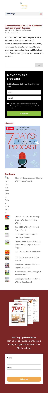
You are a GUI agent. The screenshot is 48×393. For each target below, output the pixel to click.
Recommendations (12, 32)
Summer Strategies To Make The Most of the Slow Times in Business (23, 26)
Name (9, 358)
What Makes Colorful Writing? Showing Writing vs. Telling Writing (27, 220)
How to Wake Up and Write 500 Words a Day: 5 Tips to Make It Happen (28, 244)
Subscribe (24, 114)
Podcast (27, 30)
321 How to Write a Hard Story (27, 252)
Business (19, 30)
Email (9, 368)
